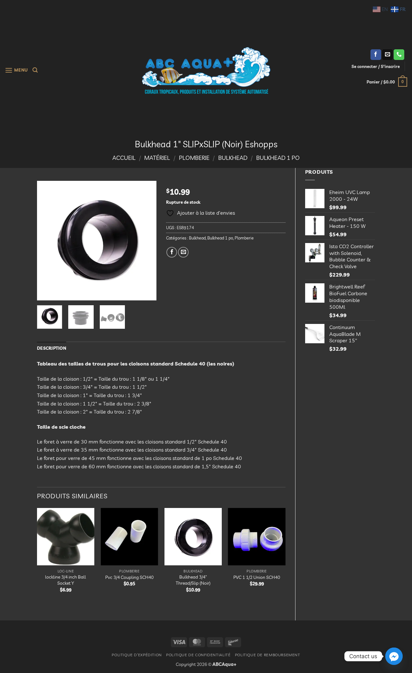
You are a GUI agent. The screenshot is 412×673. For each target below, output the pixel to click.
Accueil (124, 157)
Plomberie (194, 157)
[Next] (146, 240)
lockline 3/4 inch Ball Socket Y (65, 580)
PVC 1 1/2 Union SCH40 (256, 577)
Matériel (157, 157)
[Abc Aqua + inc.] (206, 70)
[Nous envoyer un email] (387, 54)
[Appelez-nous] (399, 54)
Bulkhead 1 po (278, 157)
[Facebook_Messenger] (394, 656)
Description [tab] (51, 348)
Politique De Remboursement (267, 654)
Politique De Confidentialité (198, 654)
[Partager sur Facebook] (171, 252)
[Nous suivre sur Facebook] (375, 54)
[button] (16, 70)
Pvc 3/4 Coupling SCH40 (129, 577)
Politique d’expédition (137, 654)
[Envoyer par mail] (183, 252)
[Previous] (47, 240)
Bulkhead (233, 157)
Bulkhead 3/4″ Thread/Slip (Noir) (193, 580)
